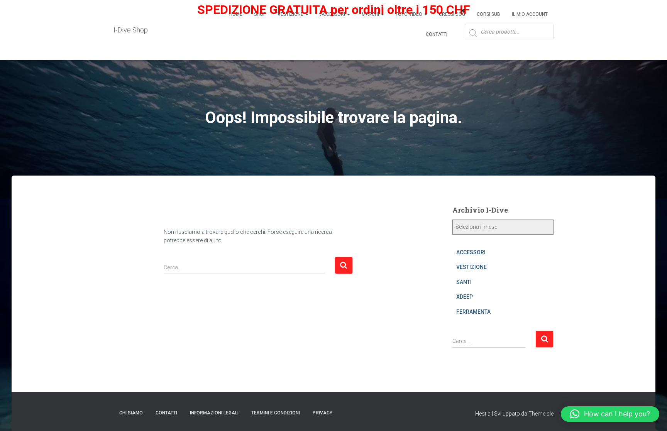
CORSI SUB (488, 14)
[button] (610, 414)
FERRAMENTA (473, 312)
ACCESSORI (471, 252)
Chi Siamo (131, 413)
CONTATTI (166, 413)
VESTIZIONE (471, 267)
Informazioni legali (214, 413)
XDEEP (464, 297)
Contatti (436, 34)
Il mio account (530, 14)
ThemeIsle (541, 414)
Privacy (322, 413)
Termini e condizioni (275, 413)
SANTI (464, 282)
